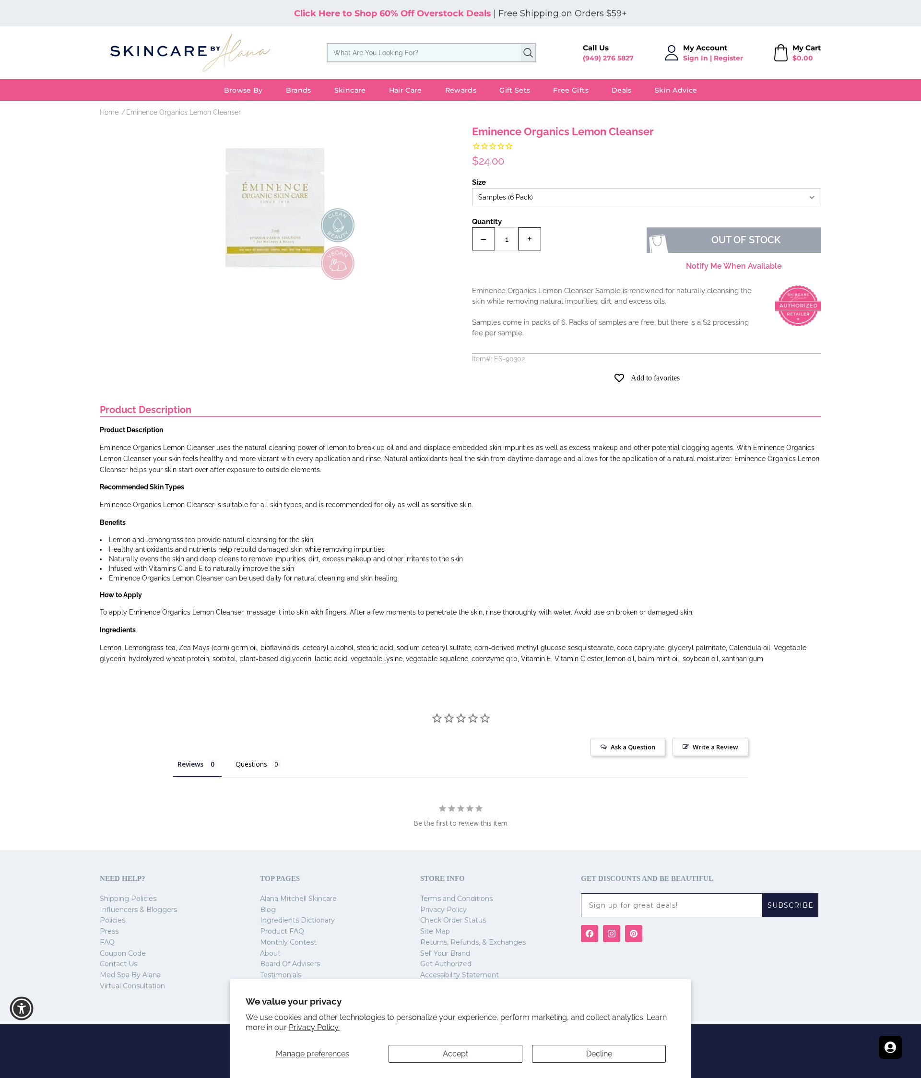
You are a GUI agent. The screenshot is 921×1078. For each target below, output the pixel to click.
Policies (112, 920)
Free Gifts (571, 90)
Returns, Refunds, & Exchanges (473, 942)
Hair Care (405, 90)
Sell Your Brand (445, 953)
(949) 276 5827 (608, 58)
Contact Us (118, 964)
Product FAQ (282, 931)
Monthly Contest (288, 942)
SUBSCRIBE (791, 905)
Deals (622, 90)
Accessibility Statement (459, 975)
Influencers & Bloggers (138, 909)
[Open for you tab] (890, 1047)
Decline (599, 1053)
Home (109, 112)
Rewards (460, 90)
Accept (455, 1053)
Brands (298, 90)
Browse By (243, 90)
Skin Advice (676, 90)
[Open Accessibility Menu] (22, 1008)
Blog (268, 909)
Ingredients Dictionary (297, 920)
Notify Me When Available (734, 266)
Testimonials (280, 975)
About (270, 953)
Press (109, 931)
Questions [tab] (251, 764)
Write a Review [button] (715, 747)
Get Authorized (446, 964)
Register (728, 58)
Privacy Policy (443, 909)
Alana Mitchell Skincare (298, 898)
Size (479, 182)
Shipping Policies (128, 898)
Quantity (487, 221)
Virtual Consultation (132, 986)
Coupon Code (123, 953)
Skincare (350, 90)
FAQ (107, 942)
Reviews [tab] (190, 764)
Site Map (435, 931)
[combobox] (431, 52)
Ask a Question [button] (633, 747)
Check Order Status (453, 920)
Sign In (695, 58)
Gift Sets (514, 90)
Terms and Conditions (456, 898)
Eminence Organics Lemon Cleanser (183, 112)
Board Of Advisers (290, 964)
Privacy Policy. (314, 1027)
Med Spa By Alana (130, 975)
